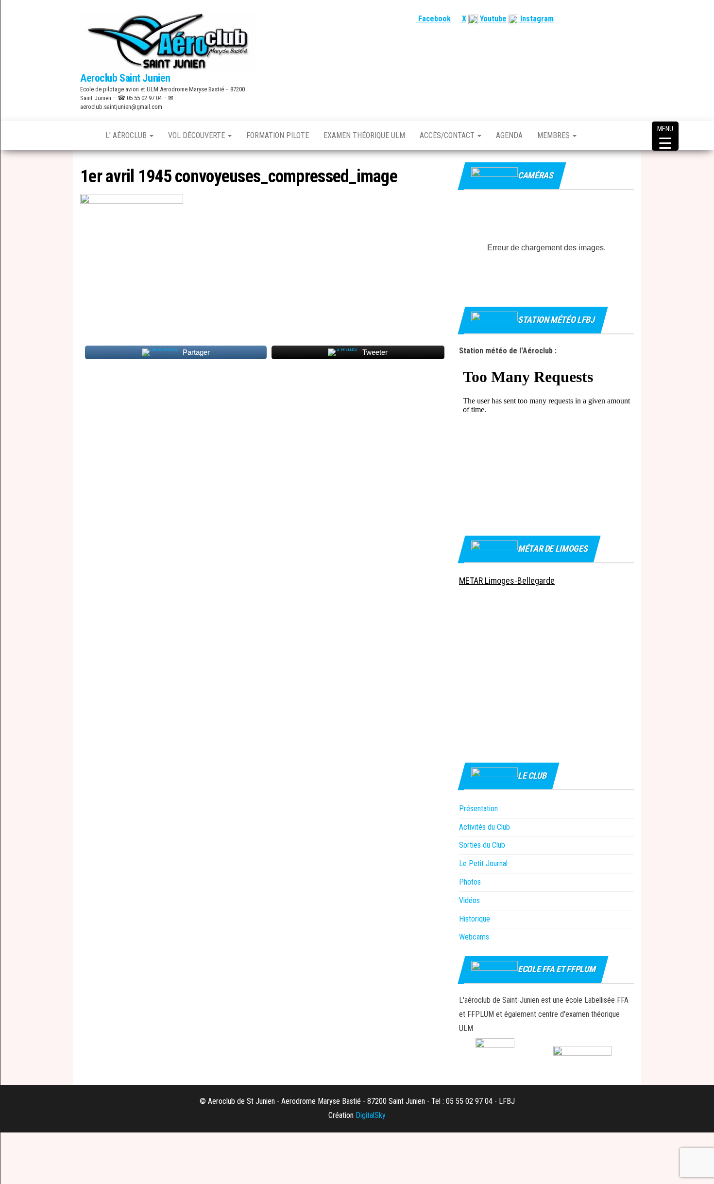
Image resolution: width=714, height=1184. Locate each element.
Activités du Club (484, 827)
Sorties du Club (482, 845)
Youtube (492, 18)
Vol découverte (197, 135)
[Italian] (628, 18)
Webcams (474, 936)
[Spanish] (605, 18)
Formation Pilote (277, 135)
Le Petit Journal (483, 863)
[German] (617, 18)
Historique (474, 918)
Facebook (433, 18)
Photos (470, 882)
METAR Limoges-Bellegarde (507, 580)
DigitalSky (371, 1115)
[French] (582, 18)
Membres (554, 135)
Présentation (478, 808)
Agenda (509, 135)
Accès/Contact (448, 135)
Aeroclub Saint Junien (125, 78)
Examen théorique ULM (364, 135)
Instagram (536, 18)
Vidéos (469, 900)
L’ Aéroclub (127, 135)
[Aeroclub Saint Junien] (85, 135)
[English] (593, 18)
